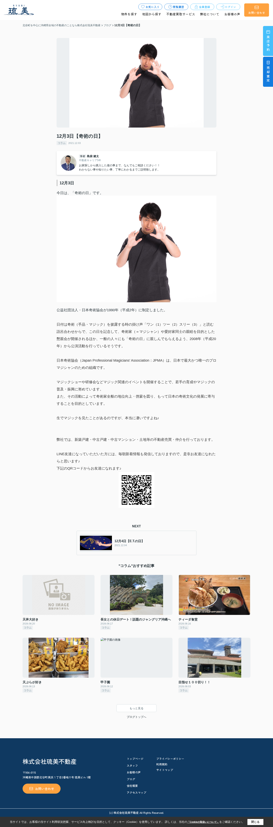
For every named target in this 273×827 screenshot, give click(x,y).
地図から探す (151, 14)
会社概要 (132, 786)
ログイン (230, 7)
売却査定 (268, 74)
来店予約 (268, 43)
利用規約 (161, 764)
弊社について (209, 14)
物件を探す (129, 14)
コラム (62, 143)
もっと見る (136, 708)
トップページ (135, 759)
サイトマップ (164, 770)
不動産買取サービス (180, 14)
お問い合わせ (256, 13)
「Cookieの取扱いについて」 (203, 822)
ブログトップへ (136, 716)
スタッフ (132, 765)
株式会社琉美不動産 (50, 761)
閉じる (255, 821)
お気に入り (152, 7)
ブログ (131, 779)
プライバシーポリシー (170, 759)
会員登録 (204, 7)
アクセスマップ (136, 792)
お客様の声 (232, 14)
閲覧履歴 (178, 7)
